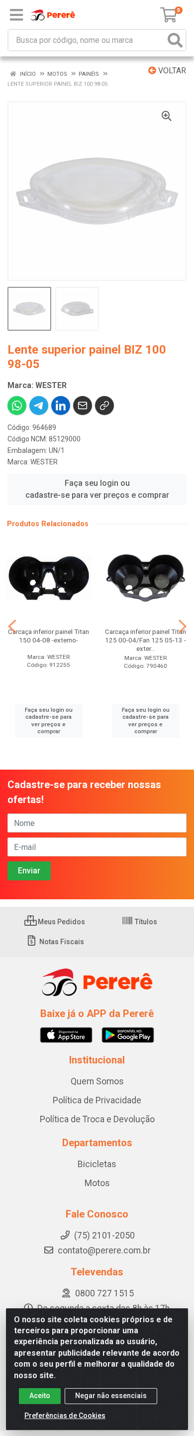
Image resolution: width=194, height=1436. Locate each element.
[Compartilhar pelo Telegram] (38, 405)
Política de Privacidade (97, 1100)
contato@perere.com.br (104, 1250)
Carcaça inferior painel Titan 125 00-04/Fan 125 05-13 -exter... (145, 639)
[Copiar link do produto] (104, 405)
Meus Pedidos (60, 922)
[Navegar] (12, 626)
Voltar (171, 70)
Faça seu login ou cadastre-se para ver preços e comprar (97, 489)
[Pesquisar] (175, 40)
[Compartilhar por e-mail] (82, 405)
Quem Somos (97, 1081)
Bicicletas (97, 1164)
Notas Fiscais (61, 942)
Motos (97, 1183)
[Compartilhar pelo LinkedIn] (60, 405)
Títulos (145, 922)
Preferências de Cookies (64, 1416)
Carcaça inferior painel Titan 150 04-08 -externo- (48, 635)
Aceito (39, 1396)
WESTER (44, 462)
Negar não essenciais (111, 1396)
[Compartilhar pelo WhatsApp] (16, 405)
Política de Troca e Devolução (97, 1119)
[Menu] (16, 15)
